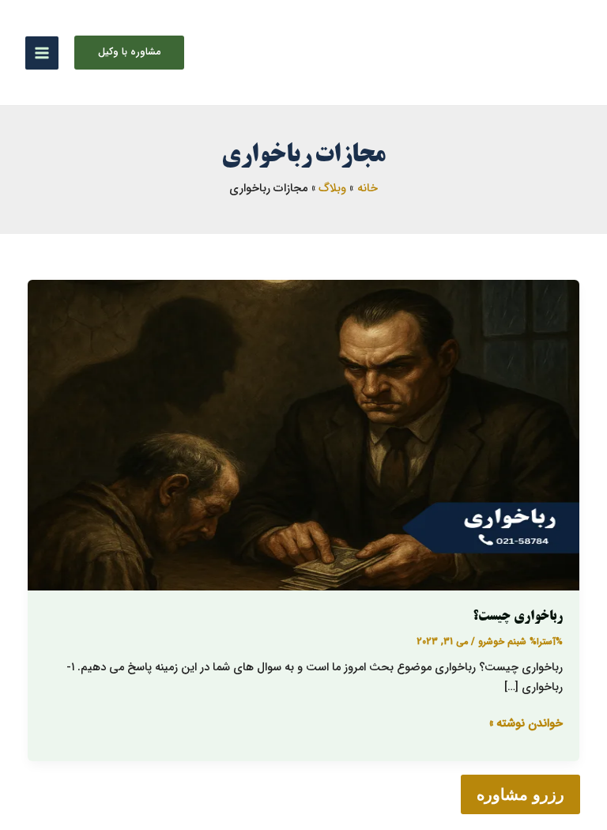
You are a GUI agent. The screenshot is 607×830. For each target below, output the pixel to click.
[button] (129, 53)
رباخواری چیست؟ (518, 616)
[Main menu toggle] (41, 53)
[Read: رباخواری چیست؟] (304, 435)
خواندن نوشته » (526, 724)
